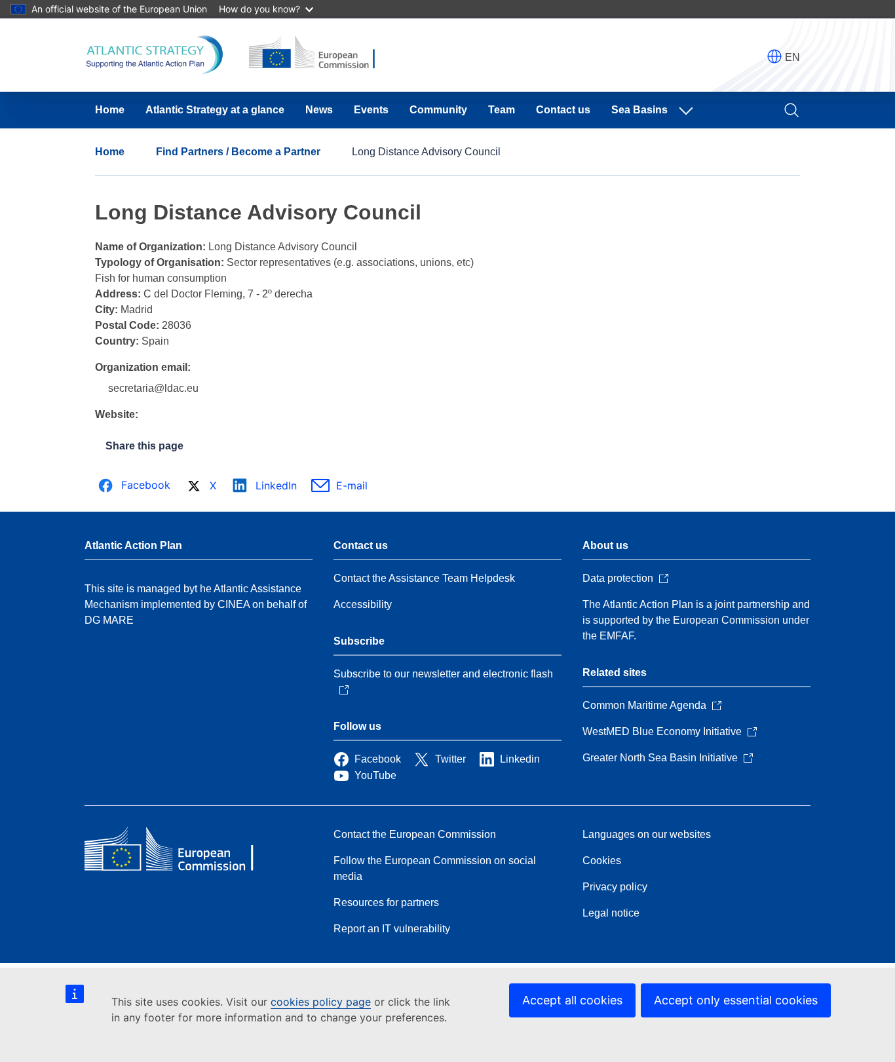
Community (438, 109)
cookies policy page (321, 1001)
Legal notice (610, 913)
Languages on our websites (646, 834)
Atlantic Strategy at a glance (214, 109)
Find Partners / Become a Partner (238, 151)
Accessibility (362, 604)
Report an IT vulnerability (391, 928)
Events (371, 109)
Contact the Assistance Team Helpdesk (424, 578)
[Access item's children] (688, 110)
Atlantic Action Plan (133, 545)
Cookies (601, 860)
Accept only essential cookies (736, 1000)
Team (501, 109)
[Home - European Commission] (180, 850)
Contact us (563, 109)
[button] (774, 56)
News (319, 109)
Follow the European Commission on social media (434, 868)
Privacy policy (614, 886)
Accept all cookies (572, 1000)
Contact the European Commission (414, 834)
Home (109, 109)
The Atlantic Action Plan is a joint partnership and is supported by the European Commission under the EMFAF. (696, 620)
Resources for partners (386, 902)
